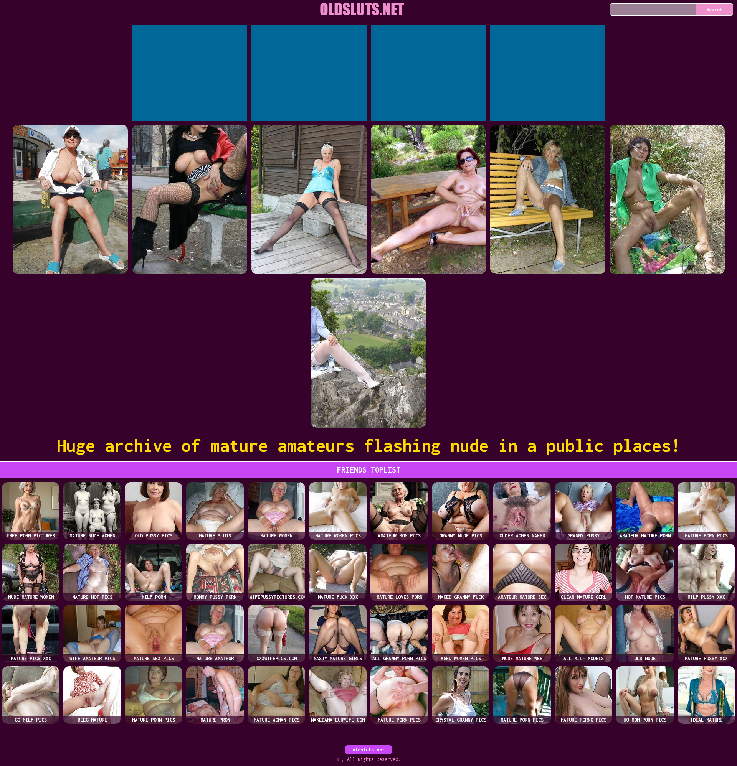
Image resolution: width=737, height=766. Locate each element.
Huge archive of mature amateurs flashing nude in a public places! (369, 445)
